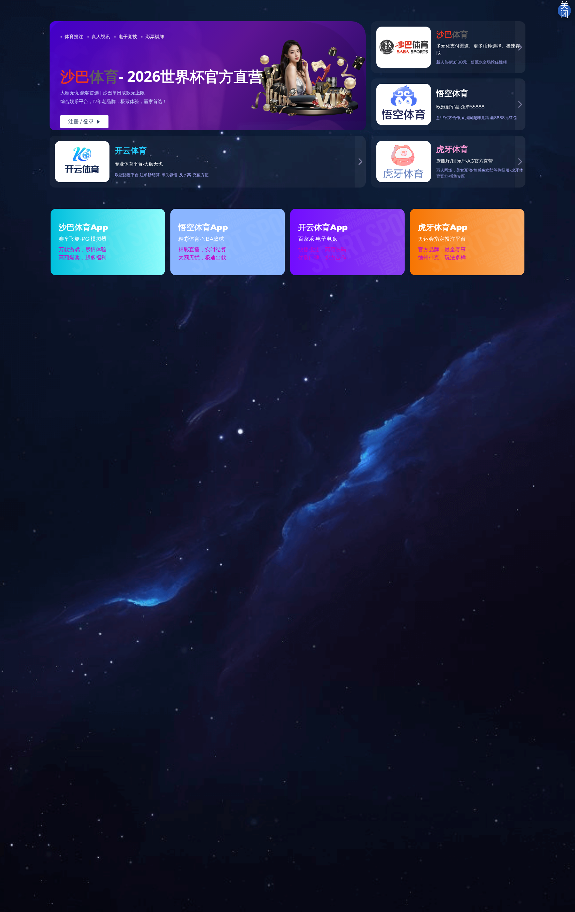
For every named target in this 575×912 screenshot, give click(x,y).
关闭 (564, 10)
